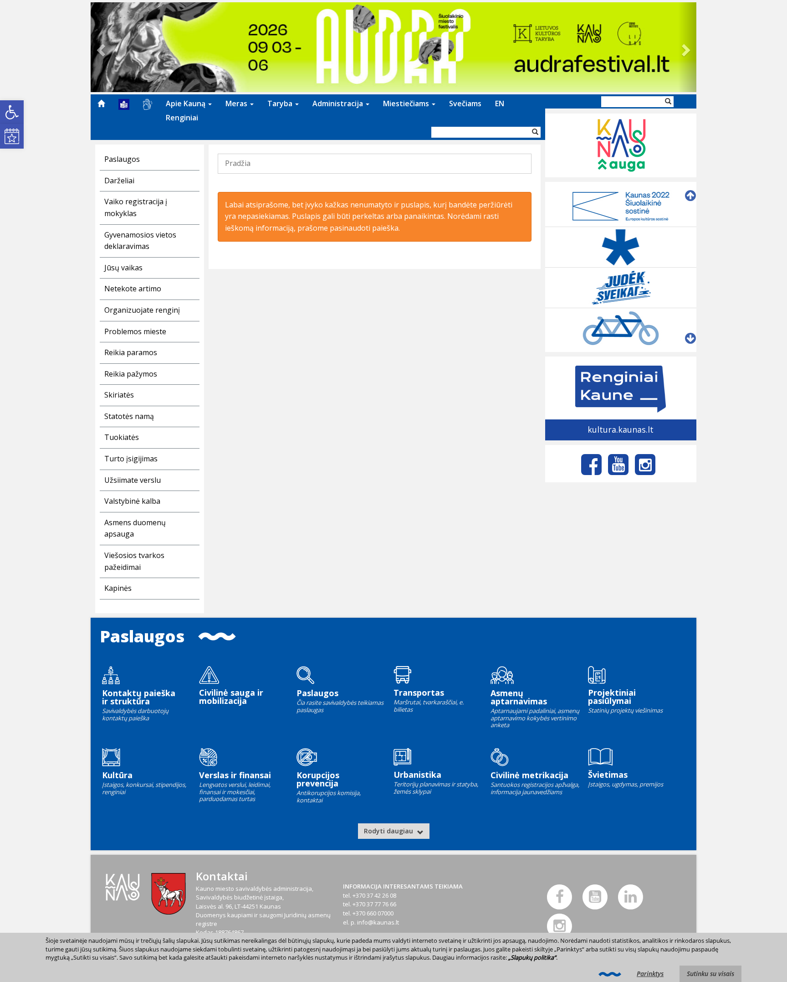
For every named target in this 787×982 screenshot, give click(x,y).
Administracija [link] (338, 103)
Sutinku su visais (710, 973)
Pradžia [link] (237, 163)
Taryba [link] (280, 103)
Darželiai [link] (119, 181)
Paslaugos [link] (122, 159)
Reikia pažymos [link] (130, 374)
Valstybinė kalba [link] (132, 501)
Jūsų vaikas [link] (123, 268)
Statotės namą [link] (129, 416)
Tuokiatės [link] (121, 437)
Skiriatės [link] (119, 395)
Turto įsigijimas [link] (131, 459)
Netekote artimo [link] (132, 289)
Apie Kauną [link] (186, 103)
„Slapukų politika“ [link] (532, 957)
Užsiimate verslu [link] (132, 480)
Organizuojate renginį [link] (142, 310)
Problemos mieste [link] (135, 331)
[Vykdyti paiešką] (535, 132)
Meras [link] (237, 103)
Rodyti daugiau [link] (389, 831)
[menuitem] (101, 103)
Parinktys (650, 973)
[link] (12, 112)
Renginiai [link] (182, 118)
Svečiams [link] (465, 103)
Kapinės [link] (118, 588)
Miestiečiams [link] (407, 103)
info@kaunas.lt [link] (378, 922)
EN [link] (499, 103)
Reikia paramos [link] (130, 352)
